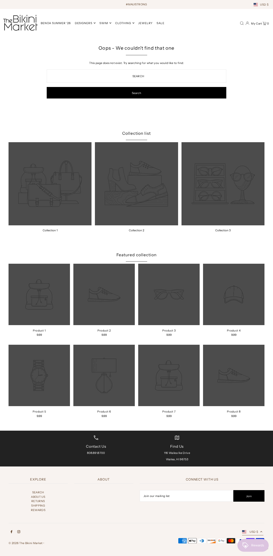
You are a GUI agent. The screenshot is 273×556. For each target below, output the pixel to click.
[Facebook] (11, 532)
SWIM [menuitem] (103, 23)
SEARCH (38, 492)
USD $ (264, 4)
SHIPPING (38, 505)
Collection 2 (136, 230)
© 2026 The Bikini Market (26, 543)
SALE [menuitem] (160, 23)
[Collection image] (50, 183)
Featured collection (136, 254)
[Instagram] (18, 532)
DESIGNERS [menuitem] (83, 23)
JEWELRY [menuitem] (145, 23)
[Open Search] (242, 22)
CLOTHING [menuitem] (123, 23)
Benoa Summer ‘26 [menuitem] (56, 23)
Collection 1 (50, 230)
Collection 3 (223, 230)
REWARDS (38, 510)
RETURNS (38, 501)
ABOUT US (38, 496)
